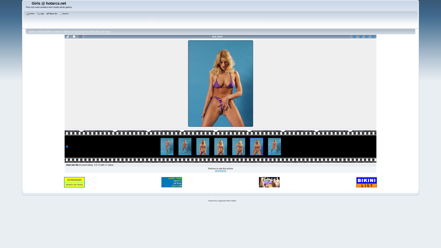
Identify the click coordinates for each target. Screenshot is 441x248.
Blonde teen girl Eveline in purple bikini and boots (87, 31)
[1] (216, 171)
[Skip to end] (373, 37)
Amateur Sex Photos (74, 185)
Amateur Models (44, 31)
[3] (220, 171)
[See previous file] (360, 37)
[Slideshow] (80, 37)
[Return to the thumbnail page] (68, 37)
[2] (218, 171)
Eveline (57, 31)
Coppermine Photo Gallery (226, 201)
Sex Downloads (74, 180)
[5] (225, 171)
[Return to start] (354, 37)
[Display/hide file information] (74, 37)
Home (32, 31)
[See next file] (367, 37)
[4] (223, 171)
